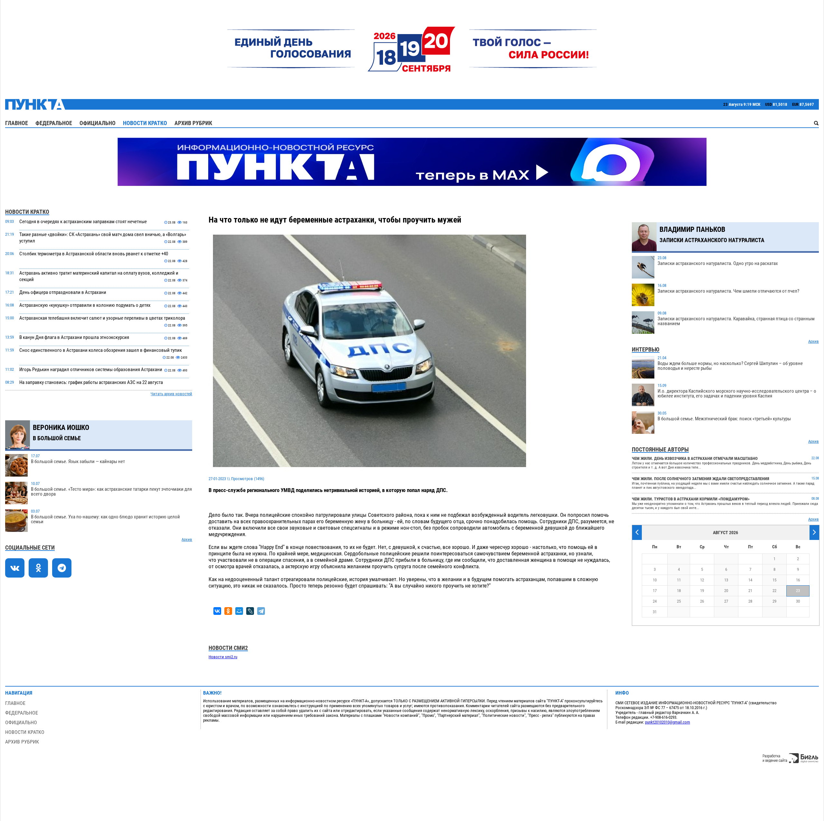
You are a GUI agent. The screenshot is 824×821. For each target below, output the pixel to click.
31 (655, 611)
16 (798, 580)
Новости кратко (145, 123)
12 (702, 580)
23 (798, 590)
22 (774, 590)
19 (702, 590)
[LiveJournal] (250, 611)
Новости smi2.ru (223, 656)
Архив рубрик (193, 123)
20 (726, 590)
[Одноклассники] (228, 611)
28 (750, 601)
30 (798, 601)
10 (655, 580)
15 (774, 580)
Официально (98, 123)
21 (750, 590)
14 (750, 580)
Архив (187, 539)
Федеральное (53, 123)
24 (655, 601)
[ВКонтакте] (217, 611)
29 (774, 601)
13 (726, 580)
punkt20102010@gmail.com (667, 722)
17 (655, 590)
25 (679, 601)
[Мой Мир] (239, 611)
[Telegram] (261, 611)
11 (679, 580)
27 (726, 601)
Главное (16, 123)
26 (702, 601)
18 (679, 590)
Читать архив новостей (171, 393)
